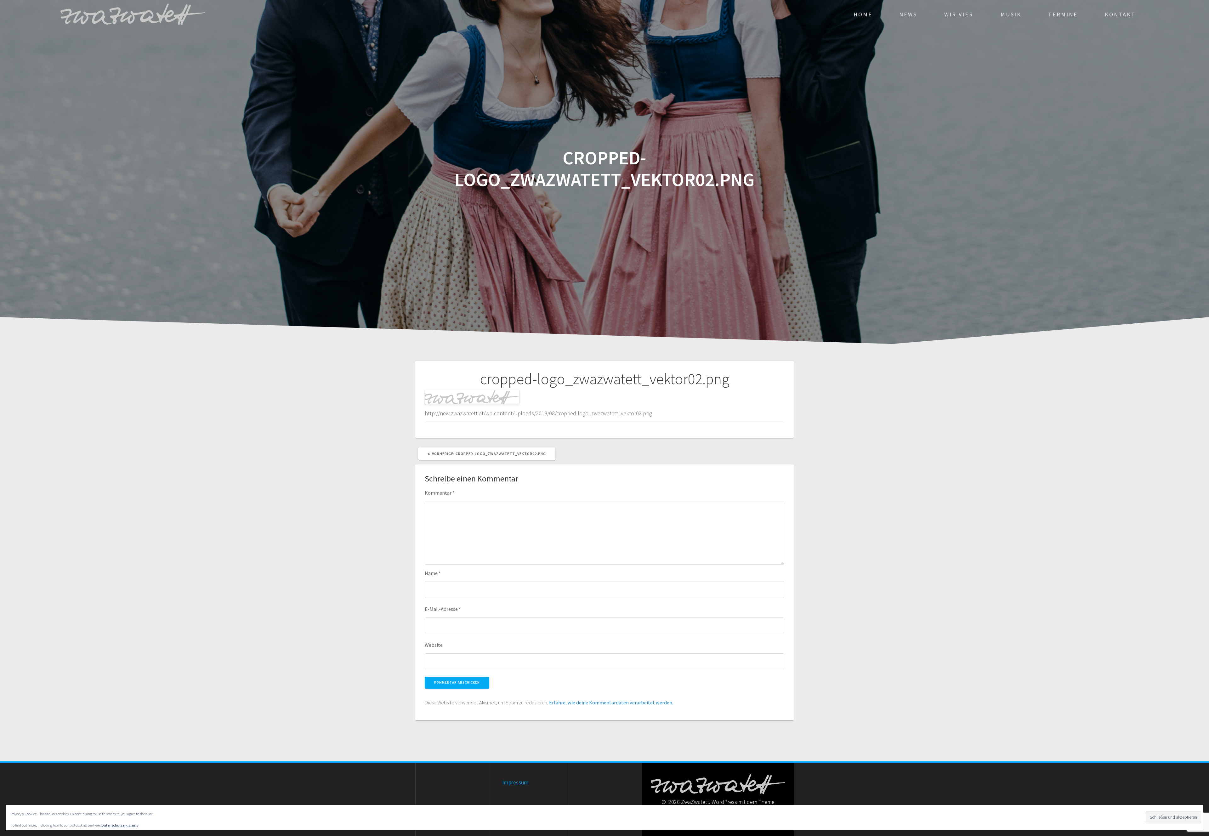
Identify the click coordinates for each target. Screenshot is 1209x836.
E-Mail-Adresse (443, 609)
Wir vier (958, 14)
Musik (1011, 14)
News (908, 14)
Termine (1063, 14)
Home (863, 14)
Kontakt (1120, 14)
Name (433, 573)
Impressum (515, 782)
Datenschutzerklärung (119, 825)
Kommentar (440, 493)
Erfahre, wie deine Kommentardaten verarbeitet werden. (611, 702)
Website (434, 645)
